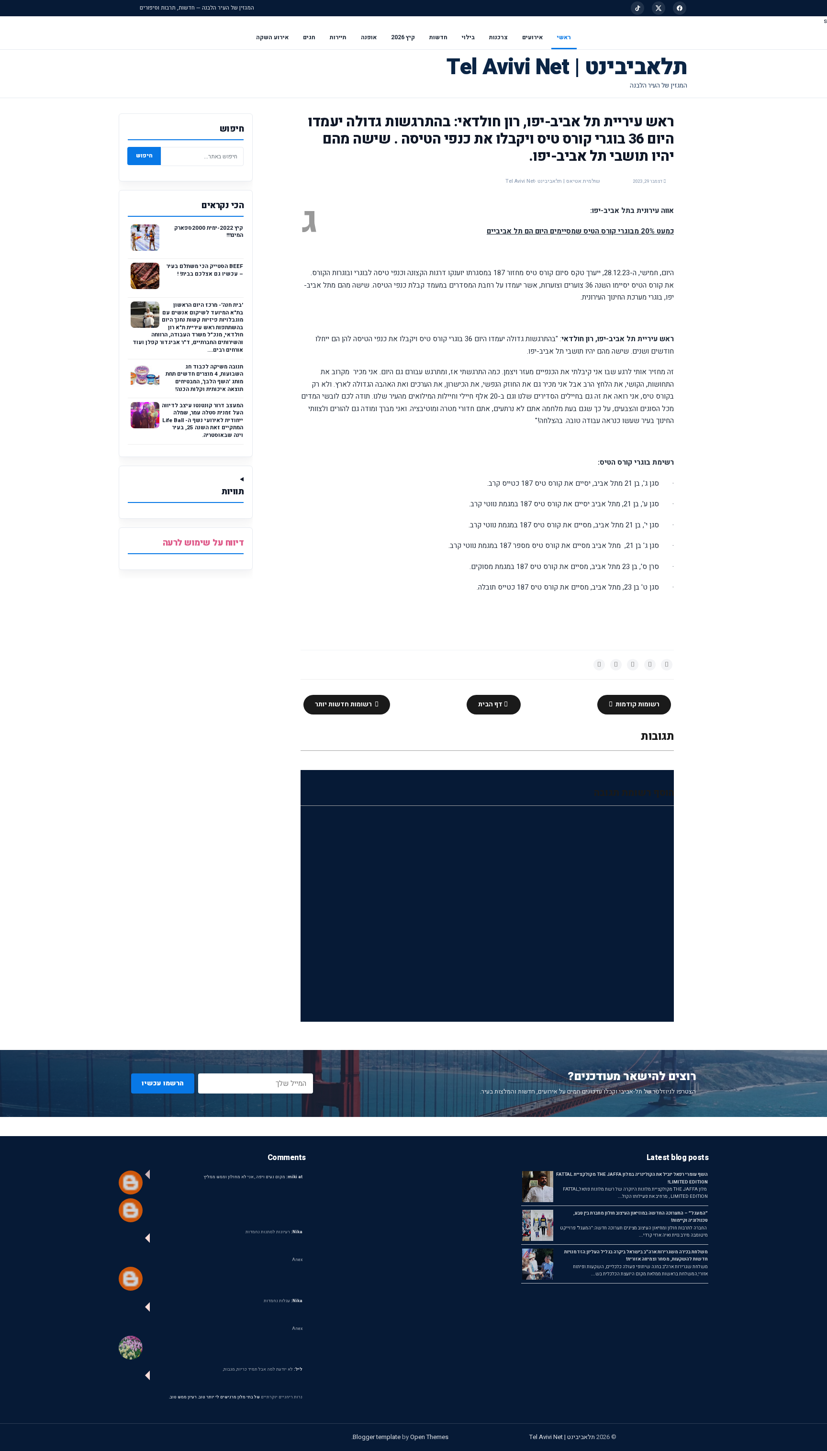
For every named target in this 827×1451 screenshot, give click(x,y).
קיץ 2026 (403, 37)
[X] (658, 8)
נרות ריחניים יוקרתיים (281, 1397)
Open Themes (429, 1436)
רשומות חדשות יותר (344, 704)
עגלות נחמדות (283, 1301)
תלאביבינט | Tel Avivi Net (567, 67)
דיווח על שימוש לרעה (203, 542)
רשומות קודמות (636, 704)
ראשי (564, 37)
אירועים (532, 37)
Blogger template (377, 1436)
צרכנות (498, 37)
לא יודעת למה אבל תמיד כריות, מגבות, (262, 1369)
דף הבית (491, 704)
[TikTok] (637, 8)
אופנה (369, 37)
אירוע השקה (272, 37)
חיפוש (144, 155)
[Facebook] (679, 8)
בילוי (468, 37)
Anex (297, 1260)
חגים (309, 37)
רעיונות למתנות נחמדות (274, 1232)
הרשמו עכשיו (163, 1083)
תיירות (338, 37)
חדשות (438, 37)
